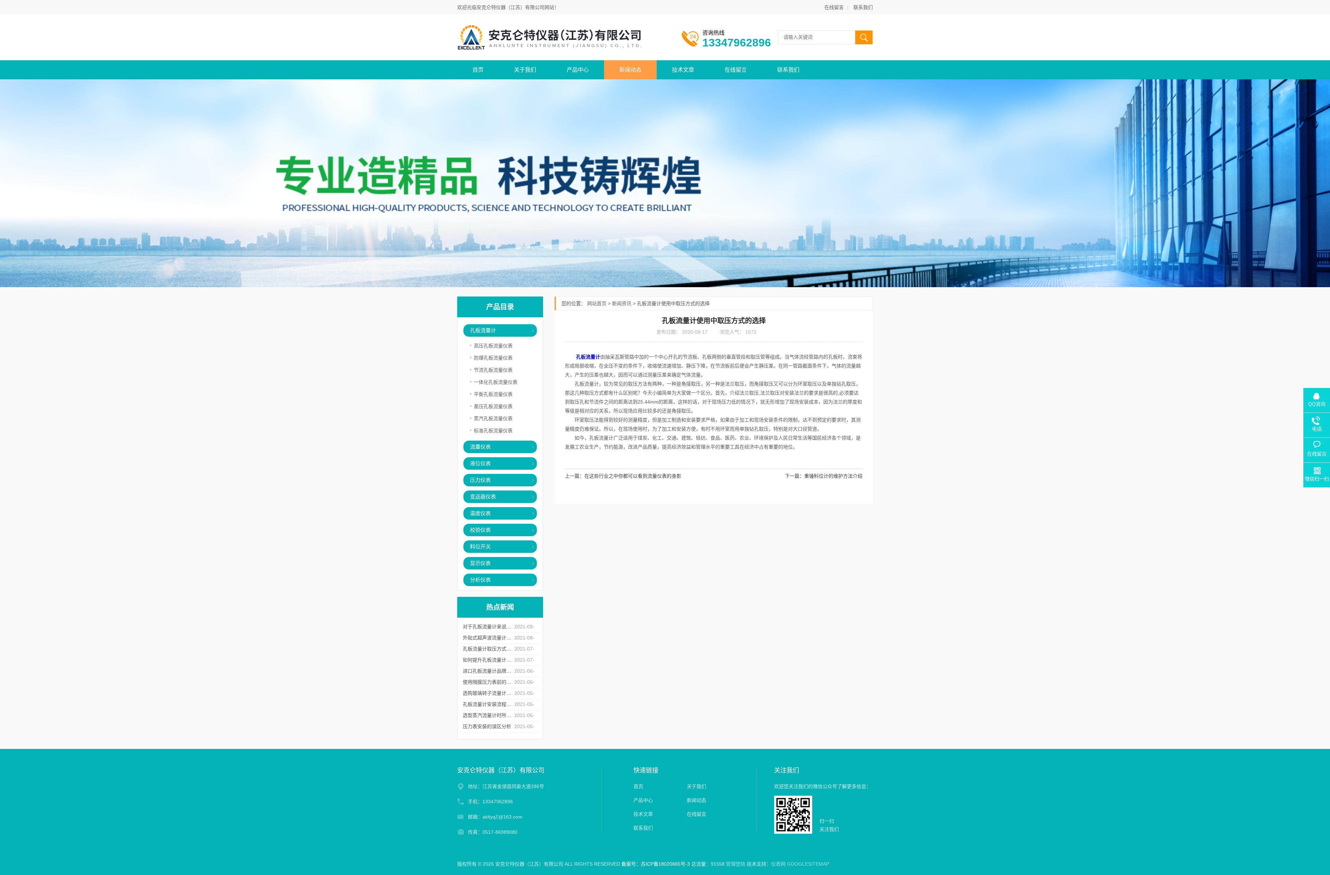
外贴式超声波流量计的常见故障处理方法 (506, 637)
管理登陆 (735, 864)
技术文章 (683, 70)
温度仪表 (480, 513)
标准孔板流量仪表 (493, 430)
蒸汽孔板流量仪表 (493, 418)
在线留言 (834, 7)
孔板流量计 (483, 330)
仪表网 (778, 864)
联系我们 (863, 7)
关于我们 (525, 70)
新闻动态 (630, 70)
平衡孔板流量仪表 (493, 394)
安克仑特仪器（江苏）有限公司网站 (515, 7)
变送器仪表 (483, 497)
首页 (478, 70)
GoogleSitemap (808, 864)
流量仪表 (480, 447)
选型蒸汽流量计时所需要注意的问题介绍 (506, 715)
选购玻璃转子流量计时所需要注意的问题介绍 (511, 693)
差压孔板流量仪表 (493, 406)
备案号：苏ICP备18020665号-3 (655, 864)
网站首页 (596, 303)
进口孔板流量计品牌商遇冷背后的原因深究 (509, 671)
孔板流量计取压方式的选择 (492, 649)
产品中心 (578, 70)
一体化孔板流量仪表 (495, 382)
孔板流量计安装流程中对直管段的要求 (504, 704)
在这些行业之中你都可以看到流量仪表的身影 (632, 476)
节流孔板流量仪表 (493, 370)
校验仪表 (480, 530)
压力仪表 (480, 480)
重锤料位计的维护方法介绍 (833, 476)
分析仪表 (480, 580)
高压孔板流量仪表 (493, 345)
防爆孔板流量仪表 (493, 358)
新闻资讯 (621, 303)
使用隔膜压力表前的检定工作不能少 (501, 682)
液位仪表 (480, 463)
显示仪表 (480, 563)
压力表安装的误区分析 (487, 726)
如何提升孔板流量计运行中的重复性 (501, 660)
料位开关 (480, 546)
